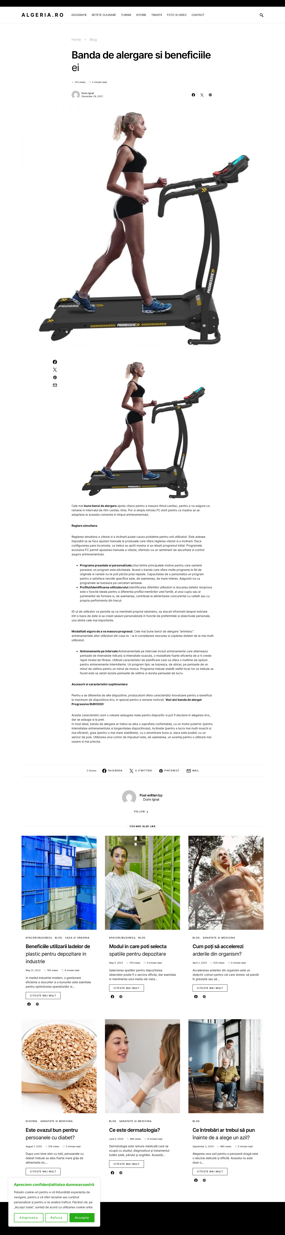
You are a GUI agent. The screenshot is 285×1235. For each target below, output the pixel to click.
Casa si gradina (77, 937)
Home (76, 39)
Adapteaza (28, 1217)
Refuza (56, 1217)
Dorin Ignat (88, 93)
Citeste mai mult (43, 995)
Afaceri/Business (39, 937)
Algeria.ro (43, 15)
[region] (54, 1202)
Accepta (82, 1217)
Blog (93, 39)
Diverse (32, 1121)
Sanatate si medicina (219, 937)
